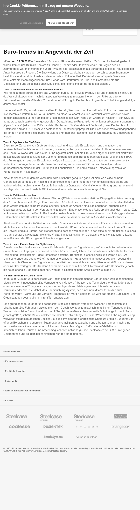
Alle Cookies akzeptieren (61, 22)
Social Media (11, 381)
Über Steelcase (12, 351)
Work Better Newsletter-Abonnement (23, 391)
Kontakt (9, 400)
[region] (70, 14)
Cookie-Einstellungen (31, 22)
